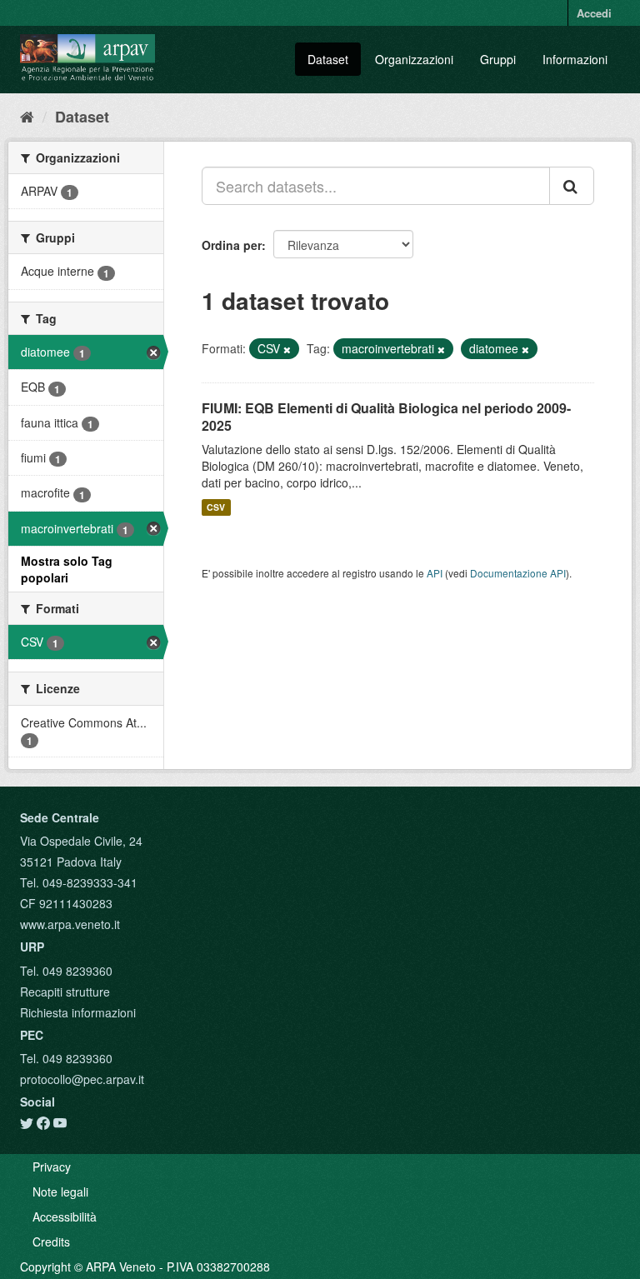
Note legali (60, 1191)
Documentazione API (518, 573)
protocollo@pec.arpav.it (82, 1079)
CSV (216, 507)
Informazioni (575, 59)
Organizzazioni (414, 59)
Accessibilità (64, 1216)
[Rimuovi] (287, 349)
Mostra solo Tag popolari (66, 569)
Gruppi (498, 59)
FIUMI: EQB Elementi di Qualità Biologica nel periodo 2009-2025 (386, 416)
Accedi (594, 13)
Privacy (51, 1166)
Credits (51, 1241)
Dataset (328, 59)
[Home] (27, 116)
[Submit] (571, 186)
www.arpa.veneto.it (70, 924)
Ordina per (232, 245)
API (434, 573)
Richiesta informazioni (78, 1012)
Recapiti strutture (65, 991)
